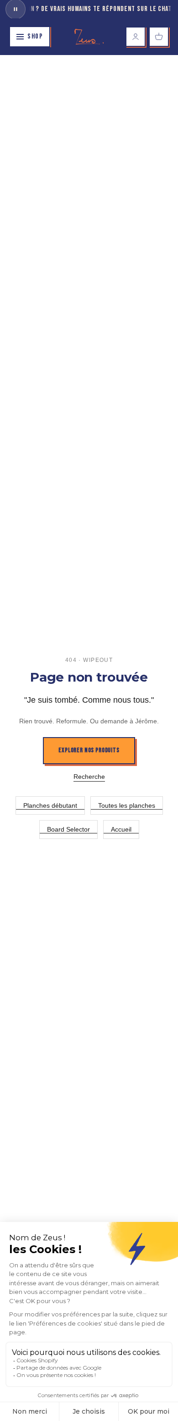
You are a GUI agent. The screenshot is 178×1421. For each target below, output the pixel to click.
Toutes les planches (126, 805)
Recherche (89, 776)
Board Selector (68, 829)
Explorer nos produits (89, 750)
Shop (35, 36)
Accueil (121, 829)
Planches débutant (50, 805)
